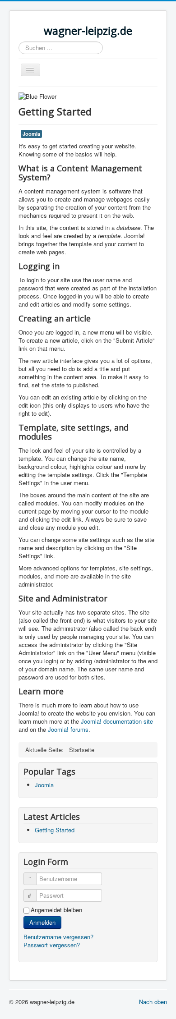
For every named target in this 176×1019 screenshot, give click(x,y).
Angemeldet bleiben (56, 910)
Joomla (31, 133)
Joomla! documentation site (117, 721)
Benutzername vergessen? (58, 936)
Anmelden (42, 922)
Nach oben (153, 1001)
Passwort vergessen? (51, 945)
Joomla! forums (67, 729)
